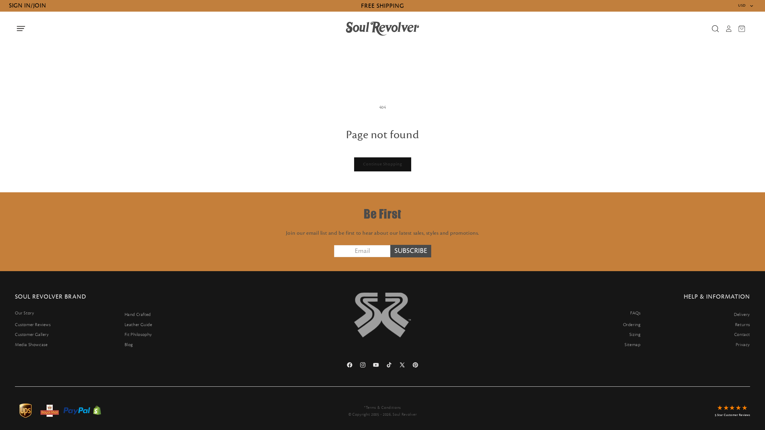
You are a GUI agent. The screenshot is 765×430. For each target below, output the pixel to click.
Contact (742, 334)
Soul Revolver (405, 414)
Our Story (24, 313)
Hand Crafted (138, 314)
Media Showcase (31, 345)
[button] (20, 28)
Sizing (635, 334)
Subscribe (410, 250)
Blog (129, 345)
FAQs (635, 313)
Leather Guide (138, 325)
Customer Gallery (32, 334)
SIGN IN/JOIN (27, 5)
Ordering (632, 325)
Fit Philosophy (138, 334)
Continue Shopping (382, 164)
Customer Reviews (33, 325)
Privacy (743, 345)
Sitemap (632, 345)
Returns (742, 325)
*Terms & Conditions (382, 407)
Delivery (742, 314)
